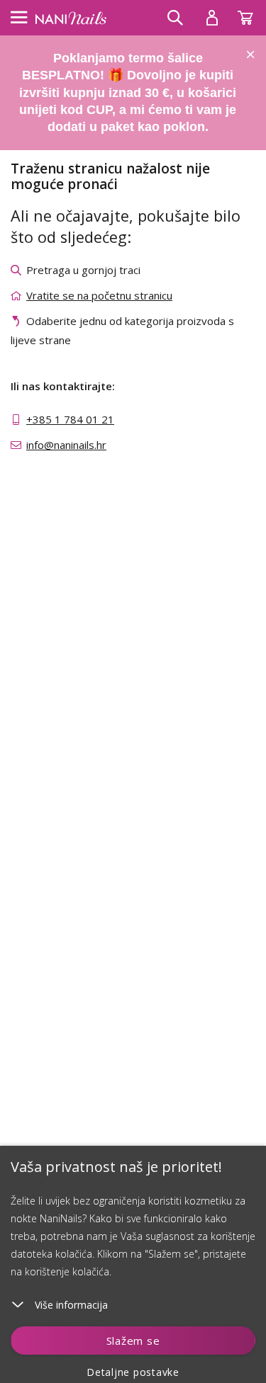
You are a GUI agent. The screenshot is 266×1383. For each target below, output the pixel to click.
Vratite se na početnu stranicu (99, 295)
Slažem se (133, 1340)
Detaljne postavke (133, 1372)
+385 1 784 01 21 (70, 419)
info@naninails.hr (66, 445)
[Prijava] (212, 17)
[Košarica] (252, 14)
